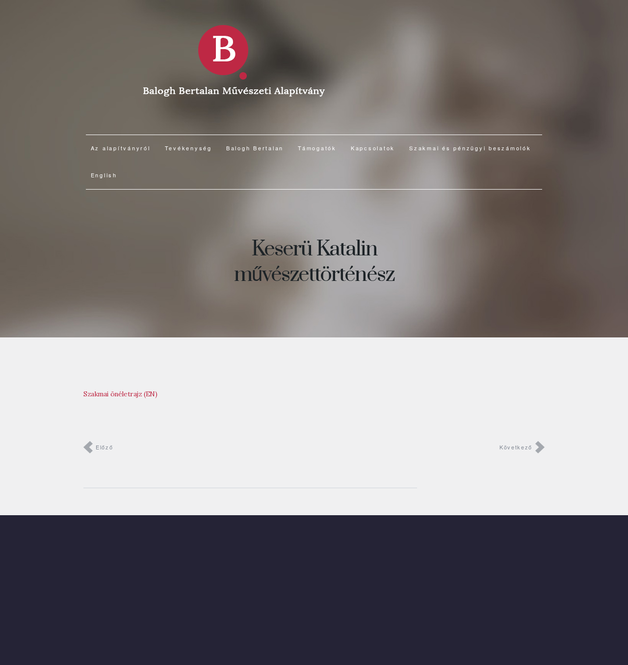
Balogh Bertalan (255, 148)
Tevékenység (188, 148)
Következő (515, 447)
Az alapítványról (121, 148)
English (104, 175)
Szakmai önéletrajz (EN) (120, 393)
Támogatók (317, 148)
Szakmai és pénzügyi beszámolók (470, 148)
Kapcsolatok (373, 148)
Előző (104, 447)
